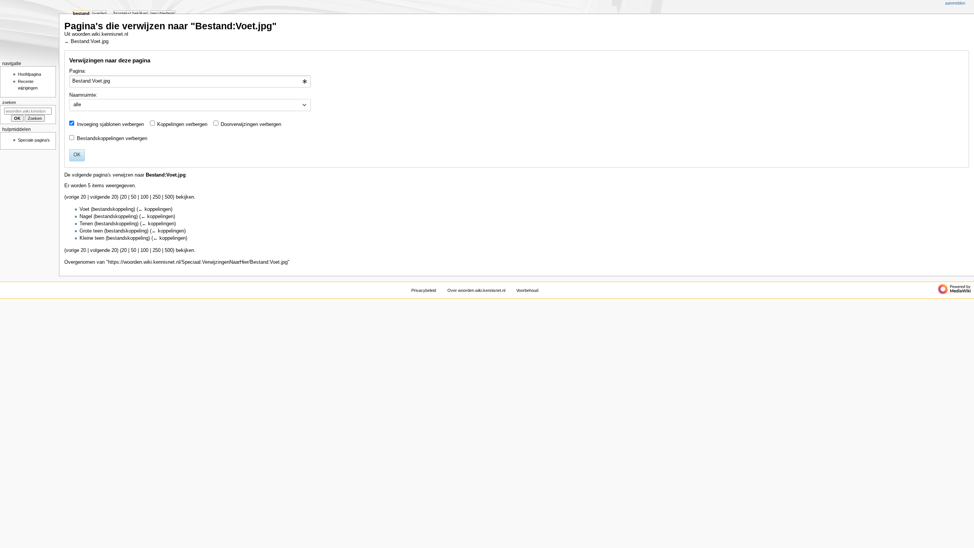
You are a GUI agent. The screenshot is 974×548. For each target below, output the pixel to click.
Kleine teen (92, 238)
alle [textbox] (77, 104)
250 (157, 197)
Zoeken (9, 102)
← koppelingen (154, 209)
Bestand (81, 13)
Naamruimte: (83, 95)
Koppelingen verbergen (182, 124)
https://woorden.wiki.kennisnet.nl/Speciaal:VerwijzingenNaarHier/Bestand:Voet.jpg (198, 262)
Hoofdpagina (29, 74)
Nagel (86, 216)
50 (133, 197)
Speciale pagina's (34, 140)
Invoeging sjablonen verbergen (110, 124)
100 (144, 197)
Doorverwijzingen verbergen (251, 124)
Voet (84, 209)
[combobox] (190, 81)
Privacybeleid (423, 290)
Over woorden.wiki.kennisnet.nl (476, 290)
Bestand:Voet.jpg (89, 41)
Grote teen (91, 231)
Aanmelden (955, 3)
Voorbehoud (527, 290)
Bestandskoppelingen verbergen (112, 138)
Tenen (86, 223)
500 (169, 197)
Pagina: (77, 71)
